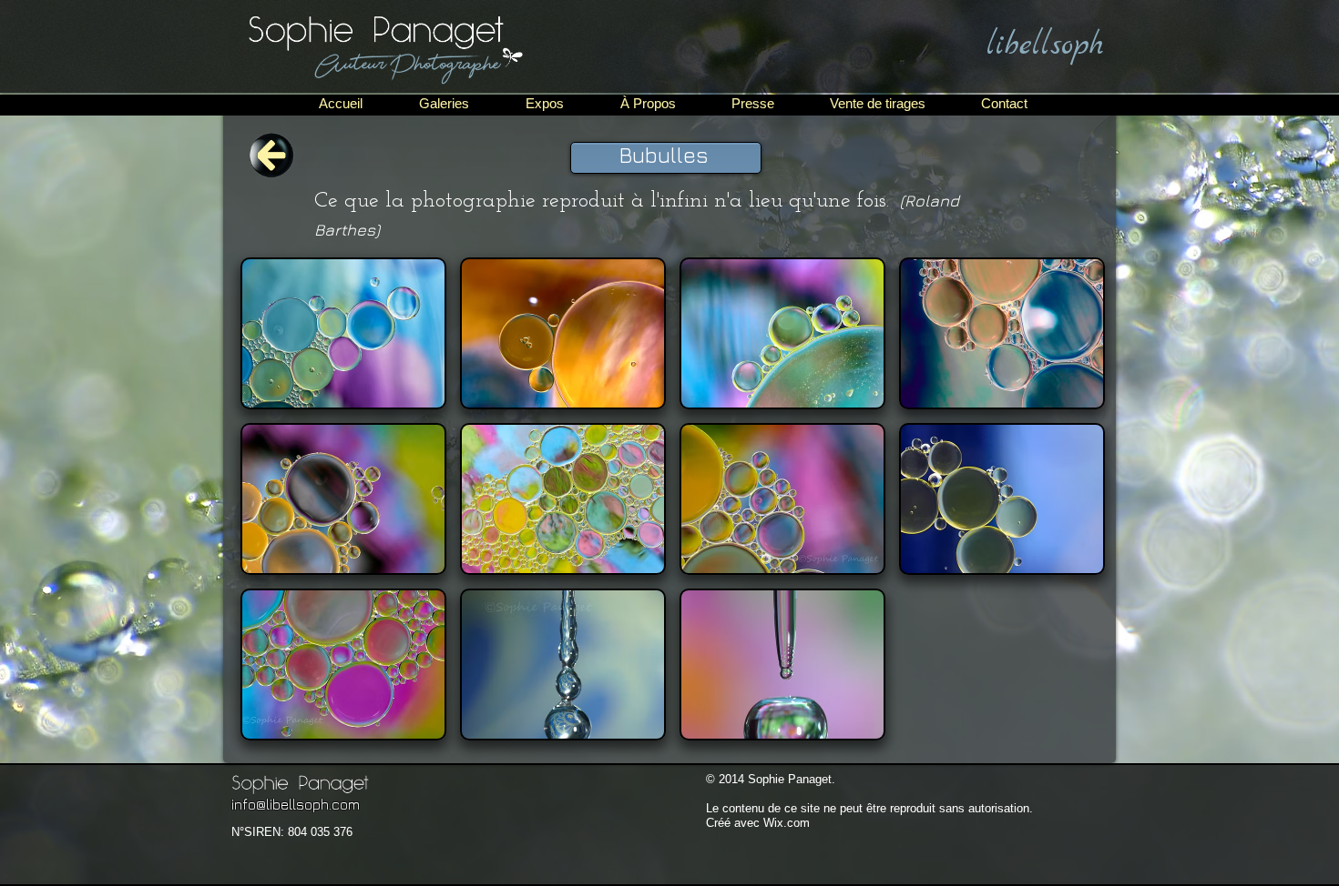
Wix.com (786, 823)
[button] (343, 333)
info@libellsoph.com (295, 804)
